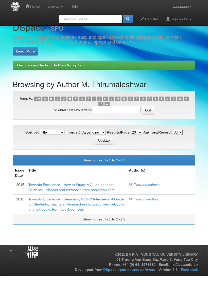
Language (181, 6)
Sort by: (32, 132)
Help (74, 6)
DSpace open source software (129, 270)
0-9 (38, 98)
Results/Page (118, 132)
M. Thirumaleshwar (144, 185)
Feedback (189, 270)
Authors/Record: (157, 132)
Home (34, 6)
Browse (53, 6)
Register (151, 19)
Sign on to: (179, 19)
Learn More (25, 51)
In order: (72, 132)
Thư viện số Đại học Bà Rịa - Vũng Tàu (50, 65)
